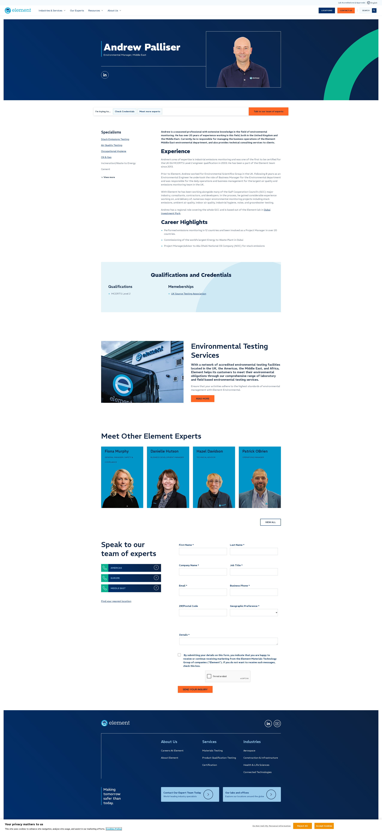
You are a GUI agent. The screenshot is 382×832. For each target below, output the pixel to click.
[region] (191, 825)
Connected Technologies (257, 772)
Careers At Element (172, 750)
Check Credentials (124, 111)
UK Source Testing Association (188, 293)
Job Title (235, 565)
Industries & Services (50, 10)
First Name (185, 544)
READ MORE (202, 398)
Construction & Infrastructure (260, 757)
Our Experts (77, 10)
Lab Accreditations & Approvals (351, 2)
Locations (326, 10)
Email (182, 585)
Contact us (346, 10)
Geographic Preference (244, 605)
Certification (209, 764)
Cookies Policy (113, 829)
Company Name (188, 565)
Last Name (236, 544)
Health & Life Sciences (256, 764)
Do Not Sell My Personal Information (272, 826)
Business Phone (239, 585)
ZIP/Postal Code (188, 605)
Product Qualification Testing (219, 757)
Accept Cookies (324, 826)
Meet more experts (149, 111)
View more (109, 177)
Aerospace (249, 750)
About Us (113, 10)
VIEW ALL (270, 522)
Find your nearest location (116, 601)
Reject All (302, 826)
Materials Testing (212, 750)
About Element (169, 757)
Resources (94, 10)
